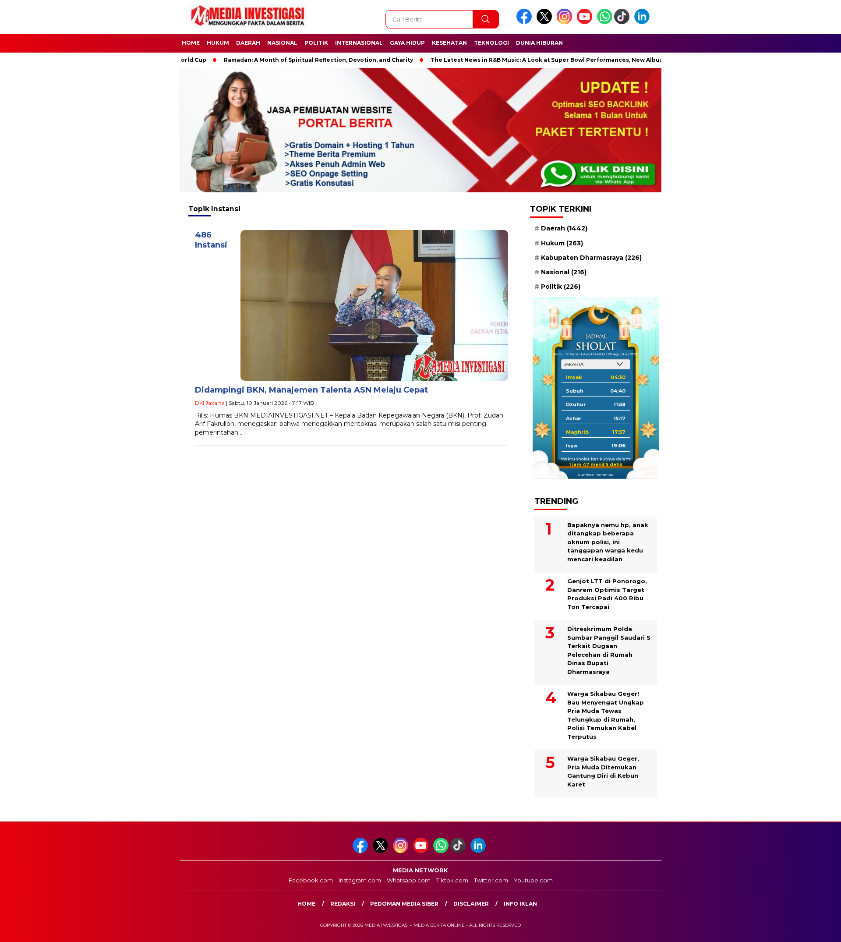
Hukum (218, 42)
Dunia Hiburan (539, 42)
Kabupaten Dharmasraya (591, 257)
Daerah (248, 42)
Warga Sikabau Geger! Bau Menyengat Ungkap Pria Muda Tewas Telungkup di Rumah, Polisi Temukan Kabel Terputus (605, 715)
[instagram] (566, 22)
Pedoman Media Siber (404, 903)
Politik (316, 42)
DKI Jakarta (210, 403)
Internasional (359, 42)
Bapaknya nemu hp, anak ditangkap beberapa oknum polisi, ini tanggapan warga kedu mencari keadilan (607, 542)
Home (191, 42)
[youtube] (586, 22)
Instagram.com (360, 880)
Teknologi (491, 42)
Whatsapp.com (409, 880)
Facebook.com (311, 880)
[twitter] (546, 22)
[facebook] (525, 22)
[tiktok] (623, 22)
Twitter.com (491, 880)
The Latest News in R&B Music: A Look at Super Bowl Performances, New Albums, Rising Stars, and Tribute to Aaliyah (576, 60)
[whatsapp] (604, 22)
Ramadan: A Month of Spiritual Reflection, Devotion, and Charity (292, 60)
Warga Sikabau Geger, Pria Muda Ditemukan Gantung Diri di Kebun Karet (603, 771)
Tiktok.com (452, 880)
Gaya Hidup (407, 42)
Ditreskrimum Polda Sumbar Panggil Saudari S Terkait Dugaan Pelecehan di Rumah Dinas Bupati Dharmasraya (608, 650)
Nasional (282, 42)
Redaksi (342, 903)
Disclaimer (471, 903)
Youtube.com (533, 880)
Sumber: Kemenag (596, 474)
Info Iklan (520, 903)
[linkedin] (643, 22)
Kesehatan (449, 42)
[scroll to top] (808, 928)
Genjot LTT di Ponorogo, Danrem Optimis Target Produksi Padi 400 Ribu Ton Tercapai (607, 593)
